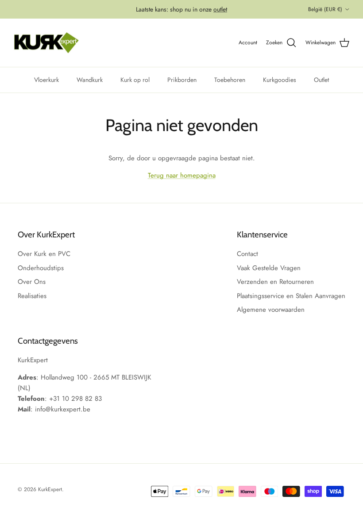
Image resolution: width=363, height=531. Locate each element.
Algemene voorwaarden (271, 309)
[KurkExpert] (46, 42)
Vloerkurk (46, 79)
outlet (220, 9)
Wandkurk (90, 79)
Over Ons (32, 282)
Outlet (321, 79)
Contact (247, 254)
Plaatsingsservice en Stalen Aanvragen (291, 296)
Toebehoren (229, 79)
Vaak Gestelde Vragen (269, 268)
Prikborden (182, 79)
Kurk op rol (135, 79)
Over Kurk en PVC (44, 254)
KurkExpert (50, 489)
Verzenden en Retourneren (275, 282)
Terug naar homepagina (182, 175)
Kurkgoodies (279, 79)
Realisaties (32, 296)
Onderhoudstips (41, 268)
